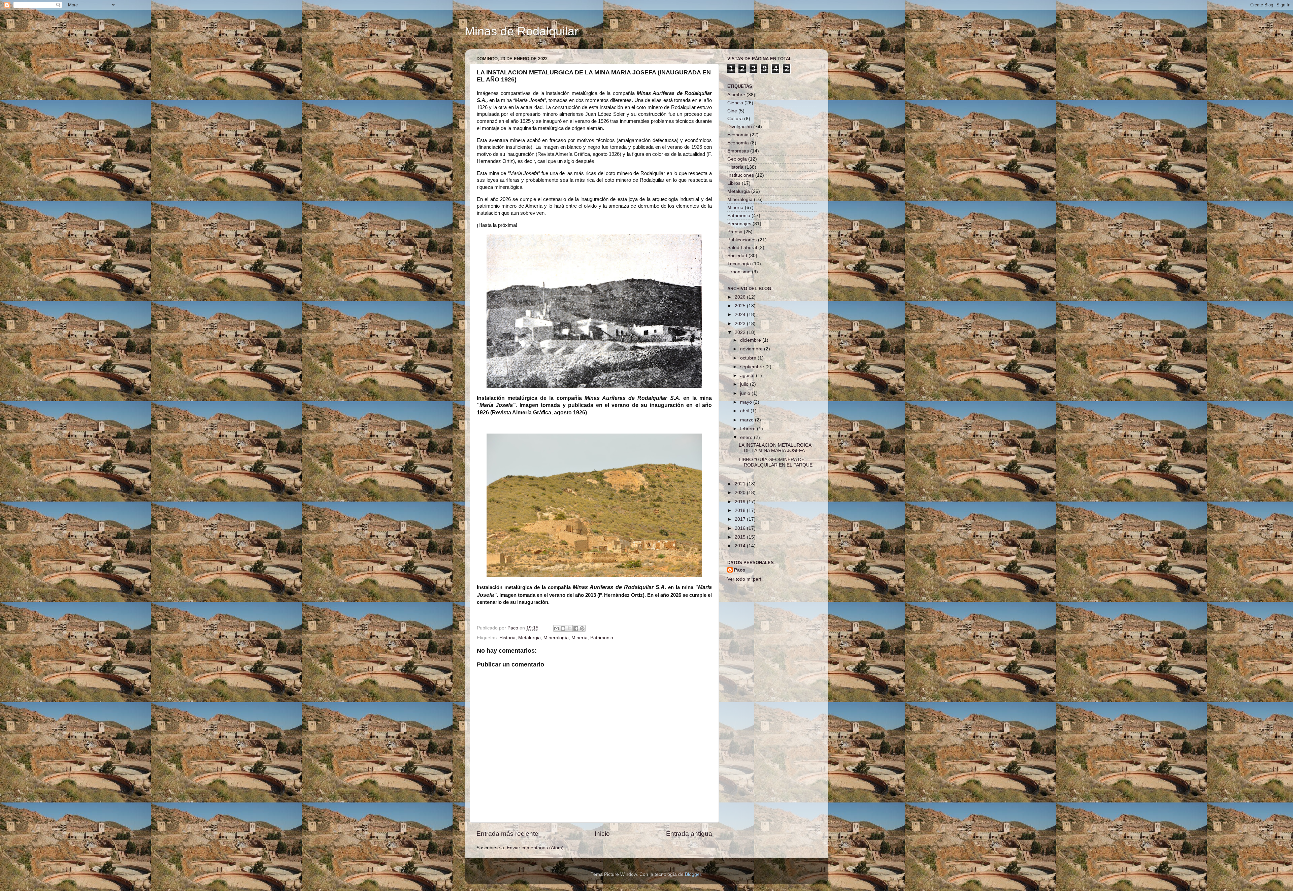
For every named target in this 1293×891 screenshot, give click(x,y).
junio (746, 393)
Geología (737, 159)
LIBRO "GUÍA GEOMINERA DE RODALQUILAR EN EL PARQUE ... (776, 465)
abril (745, 410)
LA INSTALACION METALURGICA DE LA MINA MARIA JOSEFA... (775, 448)
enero (747, 437)
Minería (579, 637)
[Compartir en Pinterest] (582, 628)
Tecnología (739, 263)
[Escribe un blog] (563, 628)
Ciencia (735, 102)
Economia (738, 134)
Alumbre (736, 94)
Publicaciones (742, 239)
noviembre (752, 348)
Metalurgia (529, 637)
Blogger (693, 874)
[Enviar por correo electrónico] (556, 628)
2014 (741, 545)
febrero (748, 428)
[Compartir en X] (569, 628)
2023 (741, 323)
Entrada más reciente (507, 833)
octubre (749, 358)
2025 (741, 305)
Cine (732, 110)
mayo (746, 402)
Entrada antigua (689, 833)
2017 (741, 519)
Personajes (739, 223)
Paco (739, 570)
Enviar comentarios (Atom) (535, 847)
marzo (747, 419)
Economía (738, 142)
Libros (733, 183)
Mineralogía (556, 637)
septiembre (752, 366)
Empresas (738, 150)
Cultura (735, 118)
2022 (741, 332)
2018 (741, 510)
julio (745, 384)
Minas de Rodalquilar (521, 31)
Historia (507, 637)
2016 (741, 528)
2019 (741, 501)
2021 (741, 483)
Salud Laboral (742, 247)
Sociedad (737, 255)
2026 (741, 297)
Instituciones (740, 175)
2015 (741, 537)
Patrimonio (601, 637)
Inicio (602, 833)
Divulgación (739, 126)
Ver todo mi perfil (745, 579)
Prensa (734, 231)
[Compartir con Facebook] (575, 628)
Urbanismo (739, 271)
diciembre (751, 340)
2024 (741, 314)
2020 (741, 492)
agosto (748, 375)
